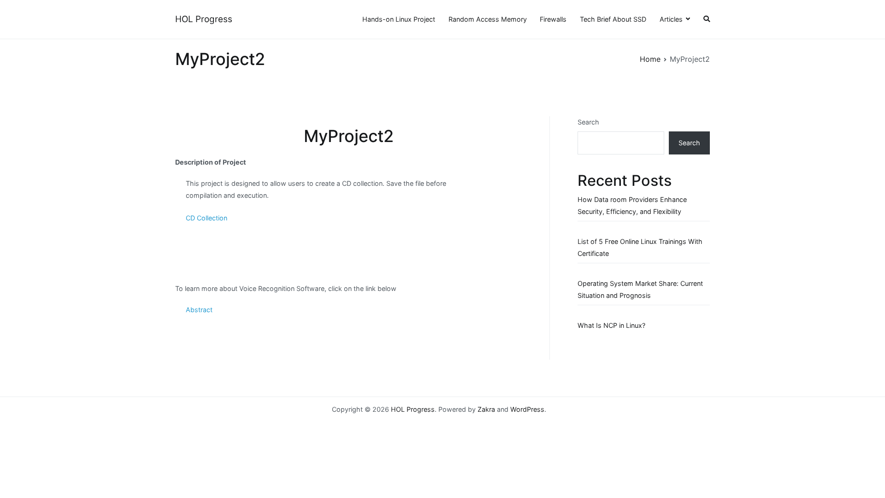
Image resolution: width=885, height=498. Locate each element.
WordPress (527, 409)
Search (588, 122)
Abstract (199, 310)
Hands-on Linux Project (398, 19)
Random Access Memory (487, 19)
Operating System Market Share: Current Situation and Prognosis (640, 289)
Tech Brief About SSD (613, 19)
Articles (671, 19)
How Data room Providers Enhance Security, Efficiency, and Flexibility (632, 205)
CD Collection (206, 218)
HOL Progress (203, 19)
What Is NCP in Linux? (611, 325)
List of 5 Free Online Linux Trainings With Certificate (640, 247)
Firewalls (553, 19)
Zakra (486, 409)
